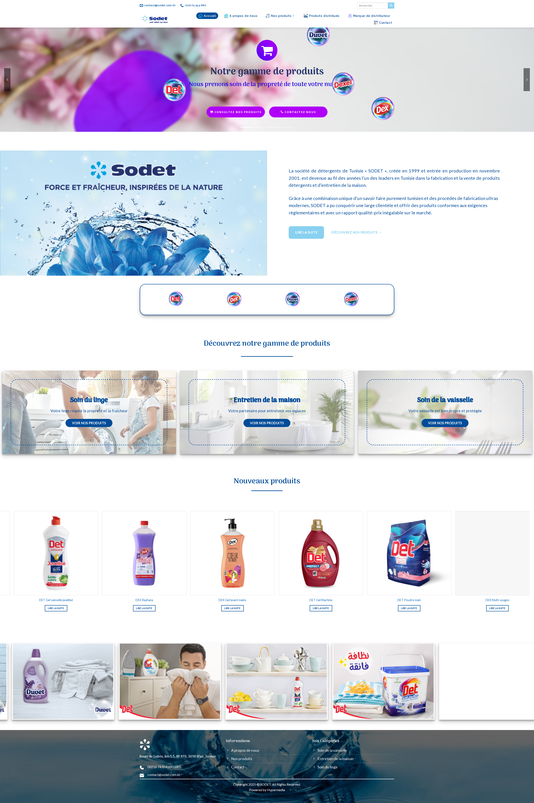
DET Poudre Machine (203, 600)
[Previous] (16, 539)
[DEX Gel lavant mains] (469, 553)
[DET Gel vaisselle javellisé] (292, 553)
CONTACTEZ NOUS (300, 112)
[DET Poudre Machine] (204, 553)
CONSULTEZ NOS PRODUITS (237, 112)
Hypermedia (276, 790)
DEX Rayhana (380, 600)
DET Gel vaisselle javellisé (292, 600)
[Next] (514, 539)
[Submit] (391, 6)
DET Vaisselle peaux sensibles (115, 600)
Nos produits (281, 16)
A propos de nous (243, 16)
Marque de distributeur (371, 16)
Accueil (210, 16)
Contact (385, 22)
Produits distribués (324, 16)
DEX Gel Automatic (27, 600)
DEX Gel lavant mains (469, 600)
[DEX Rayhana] (380, 553)
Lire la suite (115, 608)
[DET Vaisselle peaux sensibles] (115, 553)
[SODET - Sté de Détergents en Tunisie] (155, 19)
